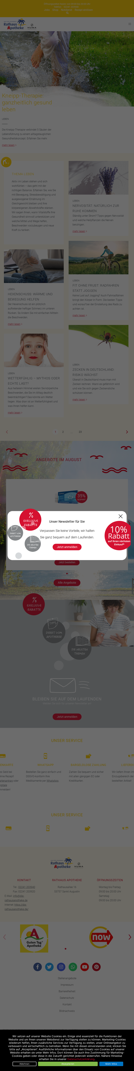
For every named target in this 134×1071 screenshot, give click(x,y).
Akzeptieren (67, 1064)
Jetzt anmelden (67, 547)
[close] (120, 516)
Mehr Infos (111, 1064)
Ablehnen (24, 1064)
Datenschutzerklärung (80, 1059)
